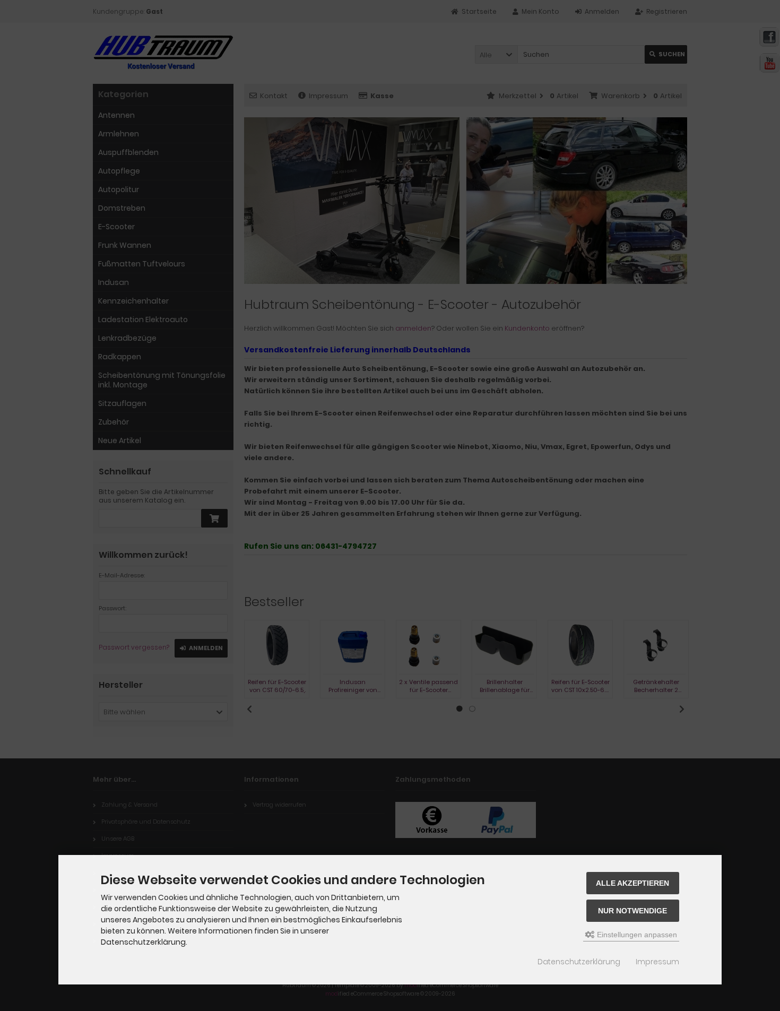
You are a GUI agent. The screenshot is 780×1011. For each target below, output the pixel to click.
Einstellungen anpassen (636, 934)
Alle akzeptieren (632, 883)
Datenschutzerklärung (579, 961)
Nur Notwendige (632, 910)
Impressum (657, 961)
